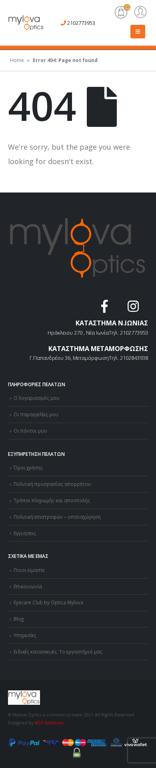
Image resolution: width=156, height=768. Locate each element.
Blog (19, 619)
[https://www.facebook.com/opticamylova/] (105, 308)
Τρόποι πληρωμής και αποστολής (52, 500)
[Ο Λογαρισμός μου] (140, 13)
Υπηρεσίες (25, 635)
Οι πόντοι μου (30, 430)
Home (17, 60)
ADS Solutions (48, 723)
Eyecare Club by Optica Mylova (48, 602)
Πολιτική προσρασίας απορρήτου (52, 484)
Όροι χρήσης (28, 467)
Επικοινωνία (28, 586)
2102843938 (134, 357)
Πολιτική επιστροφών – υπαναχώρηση (57, 516)
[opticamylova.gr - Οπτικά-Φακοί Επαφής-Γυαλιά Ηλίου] (26, 23)
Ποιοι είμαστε (29, 570)
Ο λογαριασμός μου (37, 398)
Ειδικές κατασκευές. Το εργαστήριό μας (58, 651)
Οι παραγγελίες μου (36, 414)
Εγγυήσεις (25, 533)
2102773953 (81, 22)
